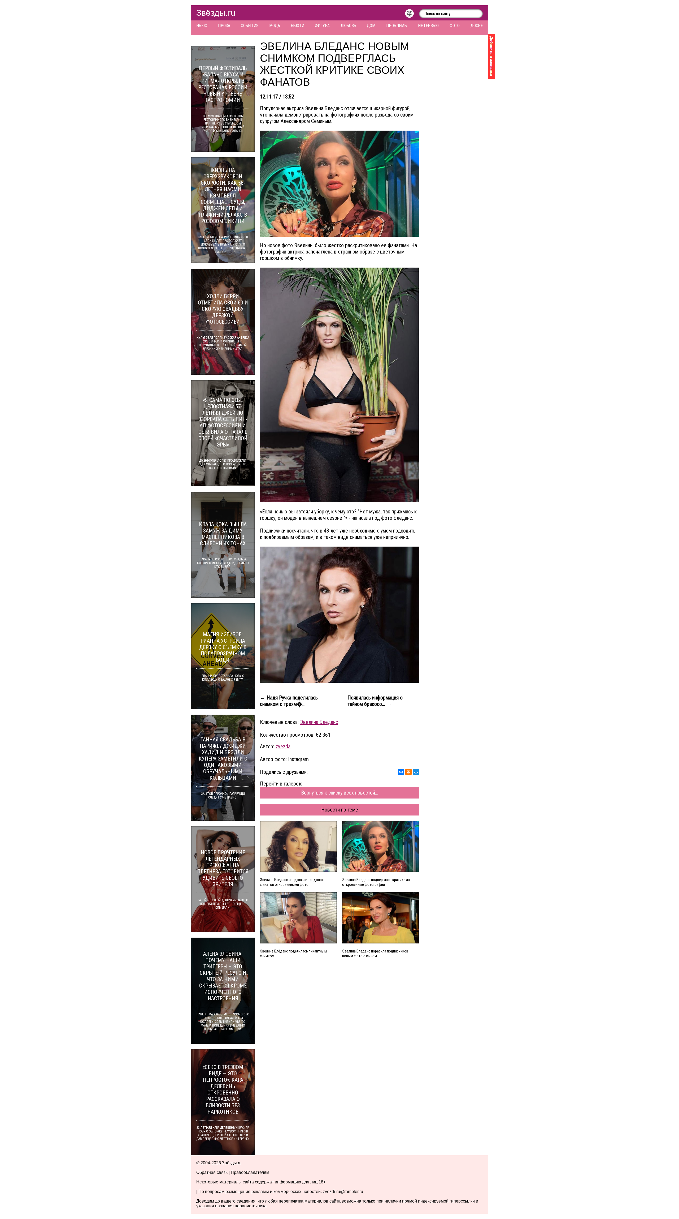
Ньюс (201, 25)
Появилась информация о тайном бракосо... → (375, 700)
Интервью (428, 25)
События (249, 25)
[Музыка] (412, 15)
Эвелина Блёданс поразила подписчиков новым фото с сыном (375, 953)
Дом (371, 25)
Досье (477, 25)
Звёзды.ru (216, 13)
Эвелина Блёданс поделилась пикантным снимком (293, 953)
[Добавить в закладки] (491, 56)
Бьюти (297, 25)
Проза (224, 25)
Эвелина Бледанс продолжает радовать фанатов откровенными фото (292, 882)
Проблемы (396, 25)
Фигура (322, 25)
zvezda (283, 746)
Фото (455, 25)
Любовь (348, 25)
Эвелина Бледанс (319, 722)
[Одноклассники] (408, 772)
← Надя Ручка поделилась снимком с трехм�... (289, 700)
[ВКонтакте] (401, 772)
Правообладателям (250, 1172)
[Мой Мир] (416, 772)
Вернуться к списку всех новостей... (339, 792)
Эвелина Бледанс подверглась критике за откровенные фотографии (376, 882)
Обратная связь (212, 1172)
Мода (274, 25)
